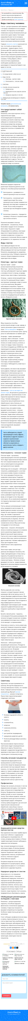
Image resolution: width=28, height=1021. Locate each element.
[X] (17, 948)
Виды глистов (5, 77)
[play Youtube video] (14, 818)
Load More (14, 1003)
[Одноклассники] (13, 948)
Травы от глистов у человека (7, 958)
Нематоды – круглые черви (12, 79)
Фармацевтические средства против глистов (14, 92)
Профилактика (8, 89)
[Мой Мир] (15, 948)
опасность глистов (12, 44)
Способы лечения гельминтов (10, 87)
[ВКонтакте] (11, 948)
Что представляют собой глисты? (11, 74)
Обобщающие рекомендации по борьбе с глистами (13, 98)
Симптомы (4, 84)
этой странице (18, 19)
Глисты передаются (11, 329)
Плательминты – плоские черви (13, 81)
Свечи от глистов (19, 963)
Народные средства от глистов (12, 95)
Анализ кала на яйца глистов (19, 958)
